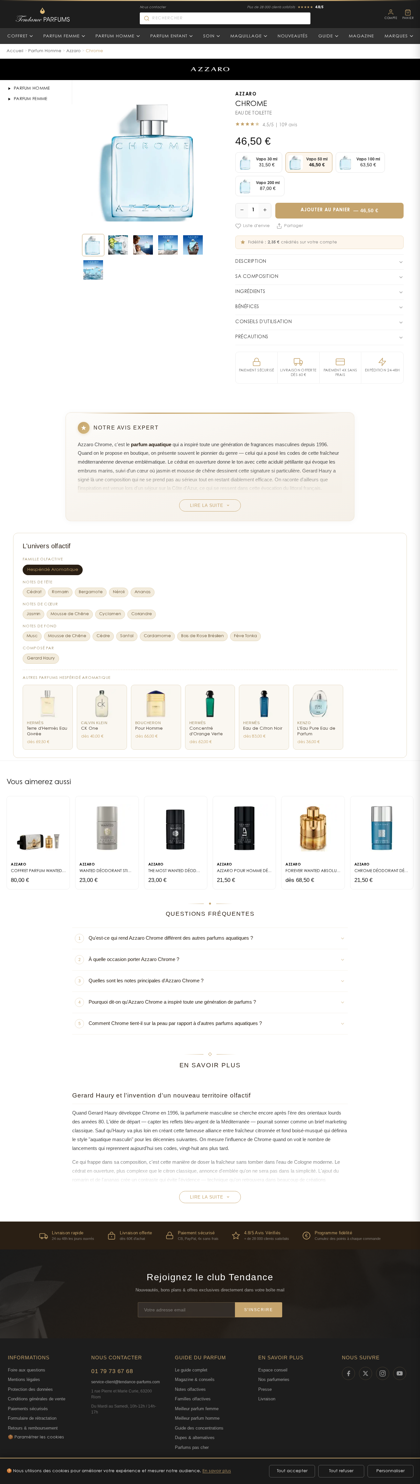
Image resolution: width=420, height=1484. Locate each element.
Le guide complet (191, 1370)
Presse (265, 1389)
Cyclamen (110, 614)
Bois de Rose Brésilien (202, 636)
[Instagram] (382, 1373)
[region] (210, 1235)
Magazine (361, 36)
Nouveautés (293, 36)
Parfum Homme (115, 36)
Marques (396, 36)
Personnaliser (390, 1471)
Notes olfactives (190, 1389)
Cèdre (103, 636)
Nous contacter (153, 7)
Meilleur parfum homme (197, 1418)
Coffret (17, 36)
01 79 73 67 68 (112, 1371)
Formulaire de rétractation (32, 1418)
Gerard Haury (41, 658)
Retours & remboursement (33, 1428)
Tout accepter (292, 1471)
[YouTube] (399, 1373)
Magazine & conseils (195, 1379)
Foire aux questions (26, 1370)
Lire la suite (206, 505)
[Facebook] (348, 1373)
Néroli (118, 592)
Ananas (143, 592)
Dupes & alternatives (195, 1437)
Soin (209, 36)
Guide (325, 36)
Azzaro (73, 51)
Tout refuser (341, 1471)
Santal (127, 636)
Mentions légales (24, 1379)
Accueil (15, 51)
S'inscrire (258, 1309)
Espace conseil (272, 1370)
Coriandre (141, 614)
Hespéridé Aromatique (52, 570)
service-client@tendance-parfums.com (125, 1382)
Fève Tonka (245, 636)
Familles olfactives (193, 1398)
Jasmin (33, 614)
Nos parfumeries (273, 1379)
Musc (32, 636)
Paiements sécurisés (28, 1408)
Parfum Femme (61, 36)
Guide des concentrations (199, 1428)
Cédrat (34, 592)
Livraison (266, 1398)
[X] (365, 1373)
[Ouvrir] (9, 88)
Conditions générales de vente (36, 1398)
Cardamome (157, 636)
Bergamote (91, 592)
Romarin (60, 592)
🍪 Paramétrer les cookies (36, 1437)
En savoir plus (216, 1471)
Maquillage (246, 36)
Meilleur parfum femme (197, 1408)
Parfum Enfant (168, 36)
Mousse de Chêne (70, 614)
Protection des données (30, 1389)
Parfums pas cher (192, 1447)
